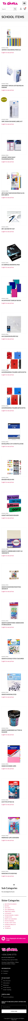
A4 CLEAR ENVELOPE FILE (10, 336)
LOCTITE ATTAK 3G (8, 802)
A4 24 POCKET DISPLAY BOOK (11, 300)
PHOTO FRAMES (9, 920)
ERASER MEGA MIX (8, 479)
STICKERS (7, 926)
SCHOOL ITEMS (5, 47)
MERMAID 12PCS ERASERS (10, 837)
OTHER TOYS (8, 917)
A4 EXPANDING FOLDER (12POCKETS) (14, 372)
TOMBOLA (8, 928)
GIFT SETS (7, 907)
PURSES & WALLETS (10, 924)
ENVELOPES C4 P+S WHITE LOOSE (12, 444)
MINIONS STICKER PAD (9, 873)
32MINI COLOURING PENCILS (11, 50)
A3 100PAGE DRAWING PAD (11, 265)
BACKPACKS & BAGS (10, 904)
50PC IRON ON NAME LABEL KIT (12, 121)
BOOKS (7, 906)
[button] (24, 3)
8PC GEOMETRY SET (8, 229)
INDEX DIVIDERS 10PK (9, 766)
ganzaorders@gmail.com (8, 957)
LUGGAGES (8, 913)
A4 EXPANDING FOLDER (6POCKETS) (13, 408)
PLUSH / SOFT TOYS (10, 922)
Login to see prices (8, 52)
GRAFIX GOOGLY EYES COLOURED (13, 658)
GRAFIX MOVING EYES (9, 694)
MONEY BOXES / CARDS (11, 915)
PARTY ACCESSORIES (11, 919)
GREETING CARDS (10, 911)
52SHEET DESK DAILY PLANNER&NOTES (8, 158)
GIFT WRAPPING (9, 909)
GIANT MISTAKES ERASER (10, 515)
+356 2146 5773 (9, 954)
